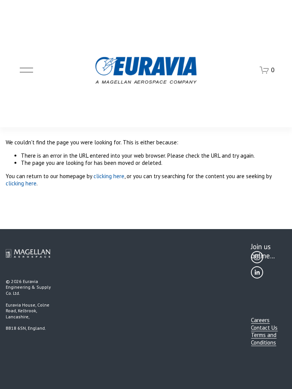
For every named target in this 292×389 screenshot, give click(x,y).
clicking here (109, 176)
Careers (260, 320)
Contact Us (264, 327)
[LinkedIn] (257, 272)
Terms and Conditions (263, 338)
